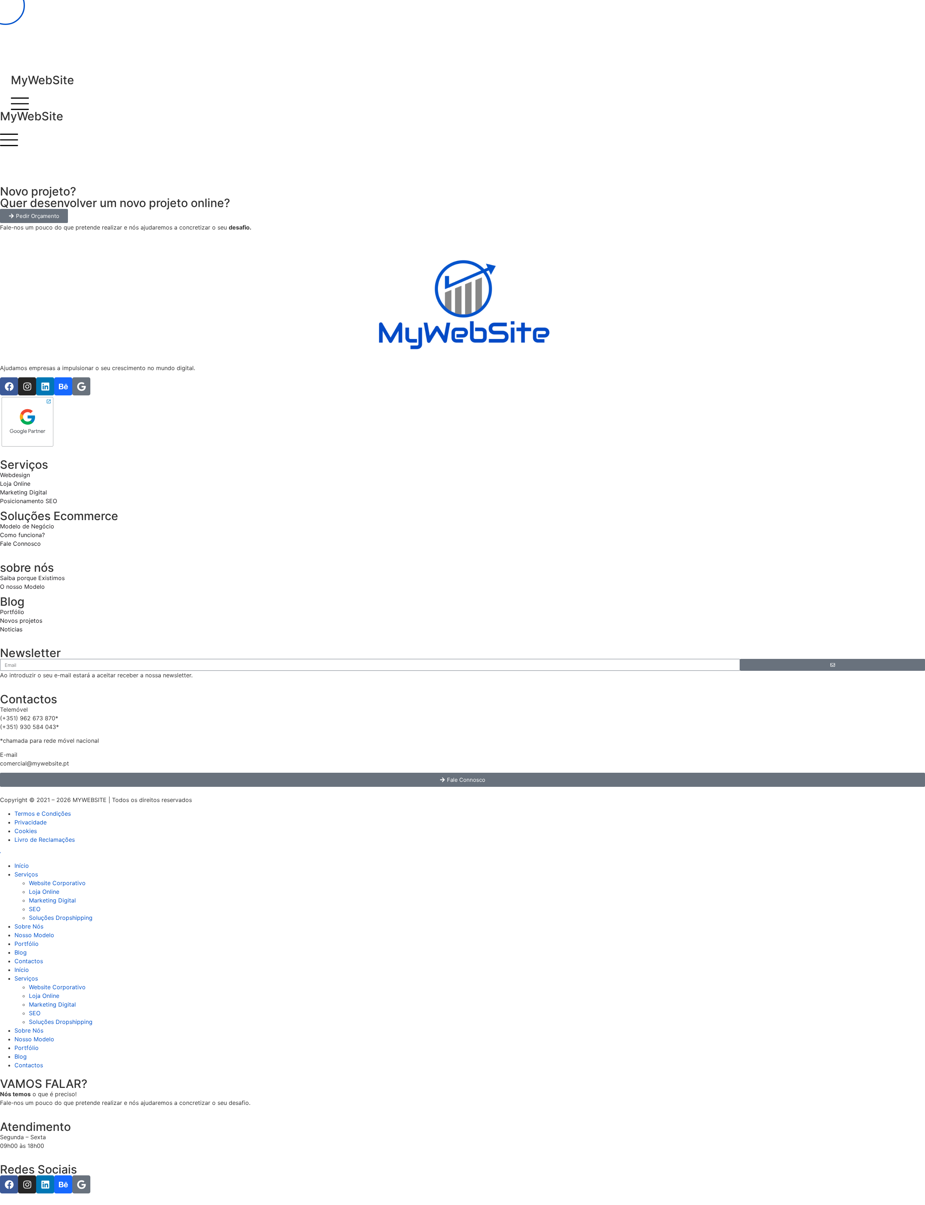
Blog (20, 952)
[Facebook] (9, 386)
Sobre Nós (28, 926)
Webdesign (15, 475)
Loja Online (15, 483)
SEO (34, 909)
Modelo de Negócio (27, 526)
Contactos (28, 961)
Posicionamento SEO (28, 501)
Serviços (26, 874)
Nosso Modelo (34, 935)
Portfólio (12, 612)
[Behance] (63, 386)
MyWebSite (42, 80)
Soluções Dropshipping (60, 917)
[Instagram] (27, 386)
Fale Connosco (20, 543)
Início (21, 865)
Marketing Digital (23, 492)
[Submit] (832, 665)
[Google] (81, 386)
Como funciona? (22, 535)
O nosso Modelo (23, 586)
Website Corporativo (57, 883)
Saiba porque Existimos (32, 578)
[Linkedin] (45, 386)
